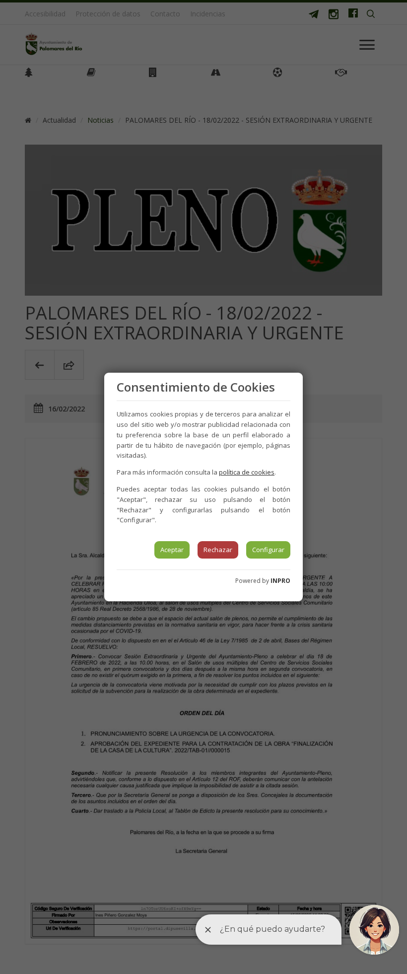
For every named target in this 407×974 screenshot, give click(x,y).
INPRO (280, 580)
